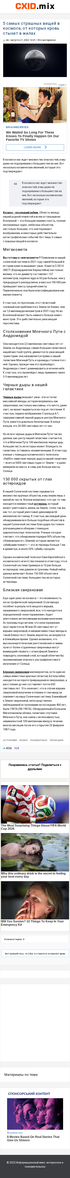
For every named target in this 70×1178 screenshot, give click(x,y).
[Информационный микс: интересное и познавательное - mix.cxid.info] (35, 9)
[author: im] (4, 40)
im (7, 40)
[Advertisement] (35, 1023)
